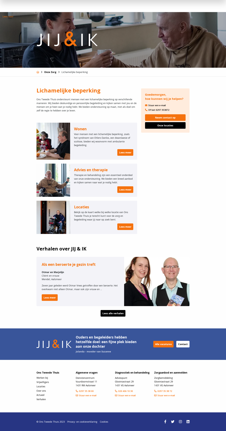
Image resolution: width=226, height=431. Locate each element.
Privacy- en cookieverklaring (82, 421)
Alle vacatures (163, 344)
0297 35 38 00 (86, 391)
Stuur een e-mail (157, 105)
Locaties (40, 386)
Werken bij (42, 377)
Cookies (104, 421)
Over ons (41, 390)
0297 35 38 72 (164, 391)
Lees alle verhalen (113, 313)
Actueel (40, 394)
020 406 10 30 (125, 391)
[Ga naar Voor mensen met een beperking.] (37, 72)
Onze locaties (165, 125)
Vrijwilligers (42, 382)
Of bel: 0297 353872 (158, 109)
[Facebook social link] (165, 421)
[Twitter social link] (172, 421)
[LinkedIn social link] (188, 421)
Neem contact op (165, 117)
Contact (183, 344)
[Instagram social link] (180, 421)
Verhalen (41, 399)
